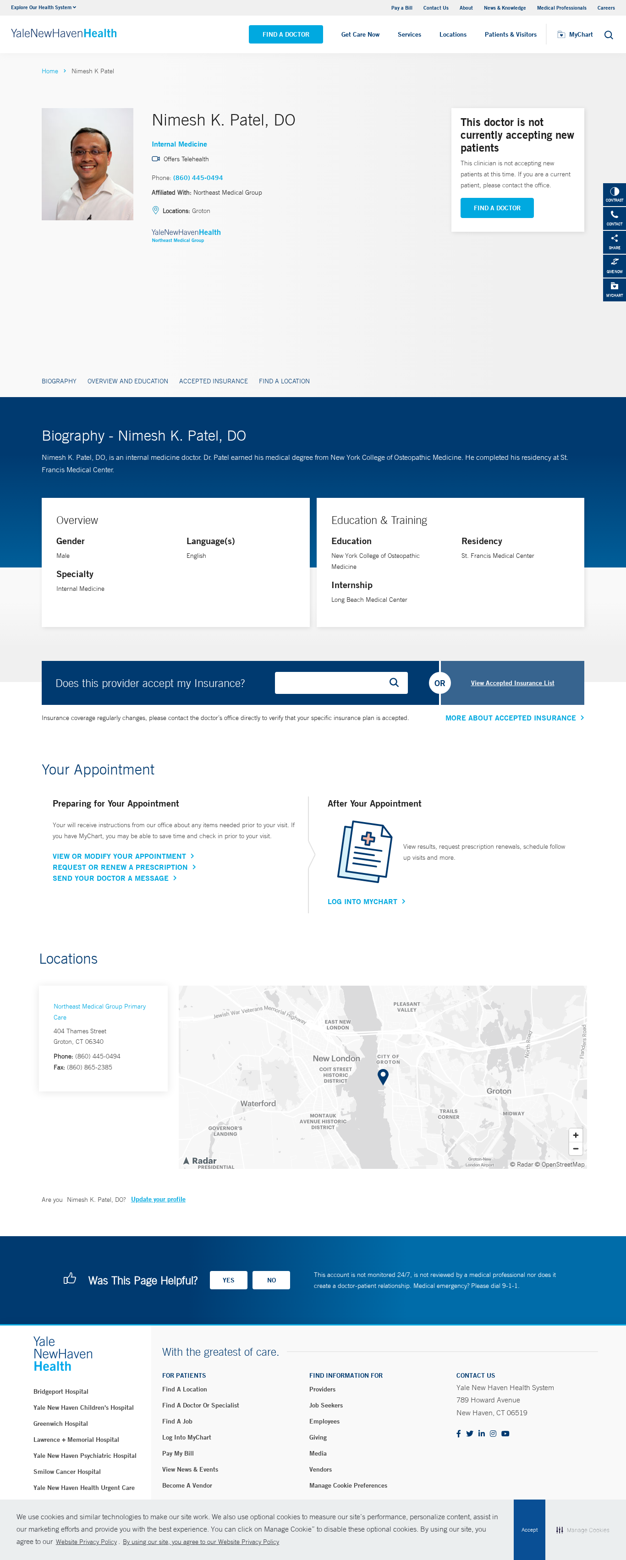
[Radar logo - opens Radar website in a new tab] (199, 1160)
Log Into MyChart (362, 901)
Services (409, 34)
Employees (324, 1421)
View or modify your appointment (119, 856)
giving (318, 1437)
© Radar (521, 1164)
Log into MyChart (186, 1437)
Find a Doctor (286, 34)
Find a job (177, 1421)
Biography (59, 381)
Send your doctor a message (111, 878)
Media (318, 1453)
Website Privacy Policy (86, 1542)
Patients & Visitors (511, 34)
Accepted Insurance (213, 381)
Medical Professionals (562, 7)
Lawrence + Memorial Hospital (76, 1439)
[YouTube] (505, 1434)
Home (50, 71)
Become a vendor (187, 1485)
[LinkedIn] (481, 1434)
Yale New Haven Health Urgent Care (84, 1488)
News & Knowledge (505, 7)
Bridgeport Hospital (60, 1391)
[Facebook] (458, 1434)
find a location (184, 1389)
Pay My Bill (178, 1453)
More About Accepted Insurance (510, 717)
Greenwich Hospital (60, 1423)
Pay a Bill (401, 7)
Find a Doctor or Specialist (200, 1405)
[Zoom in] (575, 1135)
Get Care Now (360, 34)
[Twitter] (469, 1434)
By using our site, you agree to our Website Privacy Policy (201, 1542)
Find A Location (284, 381)
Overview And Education (128, 381)
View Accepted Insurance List (513, 683)
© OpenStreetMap (560, 1164)
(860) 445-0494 (198, 178)
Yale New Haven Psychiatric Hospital (85, 1455)
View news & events (190, 1469)
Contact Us (436, 7)
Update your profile (158, 1199)
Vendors (320, 1469)
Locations (453, 34)
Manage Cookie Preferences (348, 1485)
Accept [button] (530, 1529)
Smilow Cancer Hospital (67, 1471)
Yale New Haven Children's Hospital (83, 1407)
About (466, 7)
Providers (322, 1389)
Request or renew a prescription (120, 867)
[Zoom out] (575, 1148)
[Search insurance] (397, 683)
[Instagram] (493, 1434)
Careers (606, 7)
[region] (383, 1077)
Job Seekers (326, 1405)
